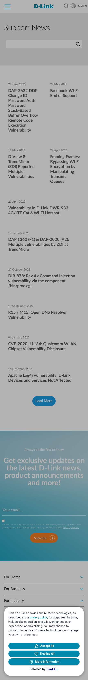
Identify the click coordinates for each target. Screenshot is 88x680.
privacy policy (38, 617)
